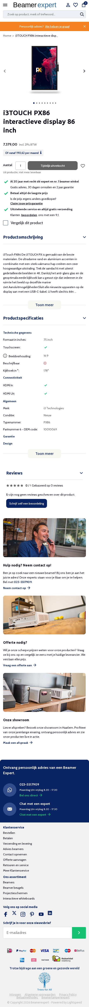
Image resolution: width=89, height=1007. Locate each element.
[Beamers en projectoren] (36, 5)
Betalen (8, 838)
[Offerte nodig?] (44, 615)
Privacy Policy (68, 994)
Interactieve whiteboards (19, 898)
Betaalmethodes (27, 997)
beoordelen (29, 215)
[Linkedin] (50, 914)
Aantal (7, 165)
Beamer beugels (13, 888)
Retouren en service (16, 865)
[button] (33, 103)
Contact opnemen (15, 854)
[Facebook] (5, 914)
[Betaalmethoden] (10, 951)
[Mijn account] (68, 5)
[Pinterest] (32, 914)
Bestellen (9, 833)
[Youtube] (41, 914)
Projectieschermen (15, 893)
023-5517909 (23, 582)
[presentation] (4, 71)
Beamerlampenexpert (56, 997)
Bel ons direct (28, 795)
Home (7, 35)
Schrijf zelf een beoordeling (26, 503)
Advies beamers (13, 849)
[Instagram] (22, 914)
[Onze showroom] (44, 692)
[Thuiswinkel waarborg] (62, 958)
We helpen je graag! (57, 26)
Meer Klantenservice (16, 870)
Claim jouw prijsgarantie (26, 203)
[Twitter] (14, 914)
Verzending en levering (17, 843)
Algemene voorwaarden (40, 994)
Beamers (8, 882)
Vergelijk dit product (27, 222)
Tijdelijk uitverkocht (53, 166)
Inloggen (16, 994)
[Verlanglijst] (75, 5)
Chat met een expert (32, 814)
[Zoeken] (82, 14)
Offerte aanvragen (14, 860)
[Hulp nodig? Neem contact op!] (44, 537)
